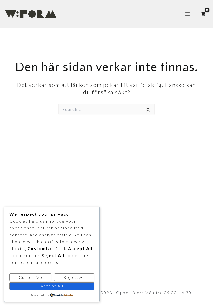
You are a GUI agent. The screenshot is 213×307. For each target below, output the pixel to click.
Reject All (74, 277)
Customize (30, 277)
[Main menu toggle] (187, 14)
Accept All (51, 285)
